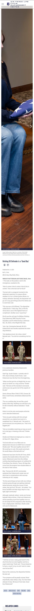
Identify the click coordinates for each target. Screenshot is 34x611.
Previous (2, 126)
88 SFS (5, 590)
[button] (3, 4)
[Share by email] (8, 265)
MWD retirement (12, 590)
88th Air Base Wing (17, 593)
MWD (18, 590)
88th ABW (23, 590)
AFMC (29, 590)
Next (31, 126)
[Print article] (4, 265)
